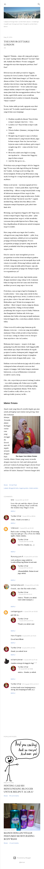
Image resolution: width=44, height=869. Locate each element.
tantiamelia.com (17, 585)
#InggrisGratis (13, 488)
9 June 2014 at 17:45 (30, 660)
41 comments (14, 843)
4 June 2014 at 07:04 (26, 621)
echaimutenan (17, 660)
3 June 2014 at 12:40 (26, 568)
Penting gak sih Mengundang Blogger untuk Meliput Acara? (18, 788)
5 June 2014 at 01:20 (29, 636)
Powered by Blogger (24, 858)
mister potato (33, 488)
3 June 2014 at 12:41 (25, 594)
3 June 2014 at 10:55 (31, 585)
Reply (13, 511)
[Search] (38, 3)
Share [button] (6, 485)
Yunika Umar (16, 516)
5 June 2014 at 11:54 (28, 648)
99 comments (14, 796)
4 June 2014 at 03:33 (30, 611)
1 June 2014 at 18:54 (28, 516)
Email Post (13, 485)
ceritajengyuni (16, 611)
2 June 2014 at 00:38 (26, 541)
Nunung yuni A (17, 556)
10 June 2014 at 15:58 (26, 669)
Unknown (15, 528)
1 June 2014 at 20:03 (27, 528)
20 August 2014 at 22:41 (30, 684)
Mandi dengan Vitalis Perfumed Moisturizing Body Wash (19, 835)
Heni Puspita (16, 636)
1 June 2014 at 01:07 (22, 500)
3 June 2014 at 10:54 (31, 556)
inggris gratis (23, 488)
